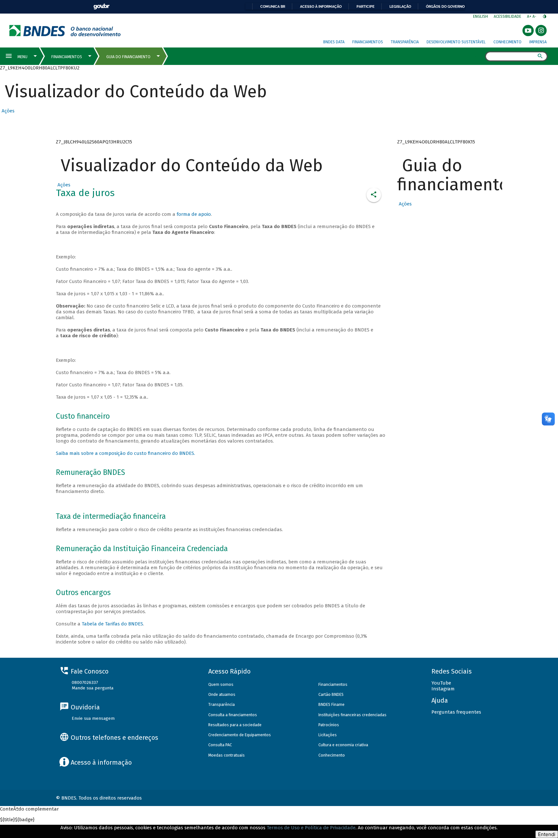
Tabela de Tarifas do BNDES (112, 624)
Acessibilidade (507, 16)
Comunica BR (272, 6)
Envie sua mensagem (93, 718)
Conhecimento (507, 42)
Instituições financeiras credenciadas (352, 714)
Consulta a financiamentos (232, 714)
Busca (479, 57)
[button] (7, 111)
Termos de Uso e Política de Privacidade (311, 828)
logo (65, 30)
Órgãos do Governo (445, 6)
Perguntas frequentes (456, 712)
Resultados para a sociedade (235, 724)
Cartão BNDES (331, 694)
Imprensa (538, 42)
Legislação (400, 6)
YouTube (441, 683)
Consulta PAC (220, 744)
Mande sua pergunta (92, 688)
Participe (365, 6)
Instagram (443, 689)
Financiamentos (367, 42)
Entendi (546, 834)
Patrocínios (328, 724)
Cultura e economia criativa (343, 744)
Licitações (327, 734)
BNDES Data (334, 42)
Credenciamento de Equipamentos (239, 734)
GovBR (101, 7)
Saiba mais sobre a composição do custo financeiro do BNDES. (125, 453)
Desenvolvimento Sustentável (456, 42)
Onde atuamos (221, 694)
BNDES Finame (331, 704)
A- (534, 16)
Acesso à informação (321, 6)
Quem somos (220, 684)
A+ (529, 16)
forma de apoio (194, 214)
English (480, 16)
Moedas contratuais (226, 755)
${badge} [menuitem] (17, 819)
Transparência (405, 42)
